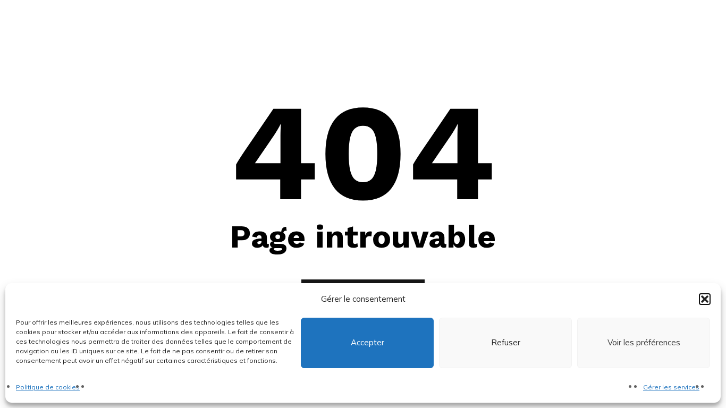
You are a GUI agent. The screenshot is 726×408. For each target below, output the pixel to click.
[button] (704, 299)
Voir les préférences (643, 343)
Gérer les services (671, 387)
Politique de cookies (48, 387)
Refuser (505, 343)
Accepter (367, 343)
